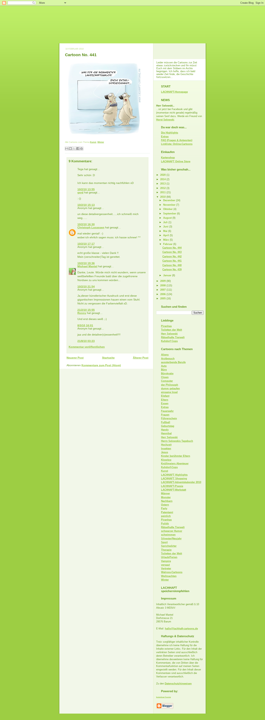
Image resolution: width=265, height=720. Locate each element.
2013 (163, 183)
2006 (163, 294)
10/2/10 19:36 (86, 263)
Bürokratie (167, 373)
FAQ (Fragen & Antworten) (176, 140)
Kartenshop (168, 157)
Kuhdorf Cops (169, 341)
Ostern (165, 504)
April (166, 235)
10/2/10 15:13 (86, 204)
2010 (163, 196)
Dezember (169, 200)
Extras (165, 136)
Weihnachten (169, 576)
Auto (164, 365)
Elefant (165, 395)
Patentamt (167, 512)
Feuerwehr (167, 411)
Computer (167, 380)
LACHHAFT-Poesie (172, 486)
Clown (165, 377)
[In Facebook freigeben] (78, 148)
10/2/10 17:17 (86, 243)
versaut (165, 564)
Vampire (166, 561)
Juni (166, 226)
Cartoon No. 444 (172, 247)
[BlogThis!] (70, 148)
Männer (165, 493)
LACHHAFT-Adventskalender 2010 (181, 482)
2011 (163, 192)
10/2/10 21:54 (86, 286)
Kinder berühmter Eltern (175, 455)
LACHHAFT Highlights (174, 474)
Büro (164, 369)
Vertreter (166, 568)
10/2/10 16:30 (86, 224)
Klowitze (166, 459)
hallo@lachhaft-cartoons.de (181, 628)
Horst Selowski (165, 119)
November (169, 204)
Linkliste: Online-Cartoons (176, 143)
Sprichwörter (169, 545)
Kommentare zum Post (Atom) (101, 365)
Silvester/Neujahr (171, 538)
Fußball (165, 422)
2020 (163, 174)
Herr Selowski (169, 333)
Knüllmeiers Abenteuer (175, 463)
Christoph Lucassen (90, 227)
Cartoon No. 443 (172, 252)
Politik (165, 523)
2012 (163, 188)
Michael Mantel (87, 266)
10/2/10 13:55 (86, 189)
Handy (165, 429)
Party (164, 508)
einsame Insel (169, 392)
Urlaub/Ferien (169, 557)
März (166, 239)
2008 (163, 285)
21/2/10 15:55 (86, 309)
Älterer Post (140, 357)
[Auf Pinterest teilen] (81, 148)
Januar (167, 275)
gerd (80, 192)
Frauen (165, 414)
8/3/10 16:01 (85, 325)
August (167, 217)
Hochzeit (166, 444)
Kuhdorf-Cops (169, 467)
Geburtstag (167, 426)
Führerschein (169, 418)
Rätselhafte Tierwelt (172, 337)
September (170, 213)
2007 (163, 289)
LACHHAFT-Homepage (174, 91)
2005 (163, 298)
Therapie (166, 549)
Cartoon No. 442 (172, 256)
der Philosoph (169, 384)
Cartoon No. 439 (172, 269)
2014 (163, 179)
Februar (168, 244)
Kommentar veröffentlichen (87, 346)
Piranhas (166, 326)
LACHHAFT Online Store (175, 161)
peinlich (166, 516)
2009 (163, 281)
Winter (100, 142)
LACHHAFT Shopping (174, 478)
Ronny (81, 313)
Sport (164, 542)
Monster (166, 497)
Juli (165, 222)
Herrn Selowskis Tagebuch (177, 441)
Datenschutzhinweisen (178, 683)
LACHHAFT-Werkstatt (173, 489)
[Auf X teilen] (74, 148)
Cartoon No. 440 (172, 265)
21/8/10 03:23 (86, 341)
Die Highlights (169, 132)
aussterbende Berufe (173, 362)
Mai (165, 231)
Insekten (166, 448)
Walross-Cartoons (171, 572)
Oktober (168, 209)
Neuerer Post (75, 357)
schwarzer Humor (171, 531)
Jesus (164, 452)
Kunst (93, 142)
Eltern (164, 399)
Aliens (165, 354)
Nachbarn (166, 501)
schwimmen (168, 534)
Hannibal (166, 433)
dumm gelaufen (170, 388)
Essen (164, 403)
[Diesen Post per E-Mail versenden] (67, 148)
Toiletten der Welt (171, 329)
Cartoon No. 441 (81, 54)
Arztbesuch (168, 358)
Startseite (108, 357)
